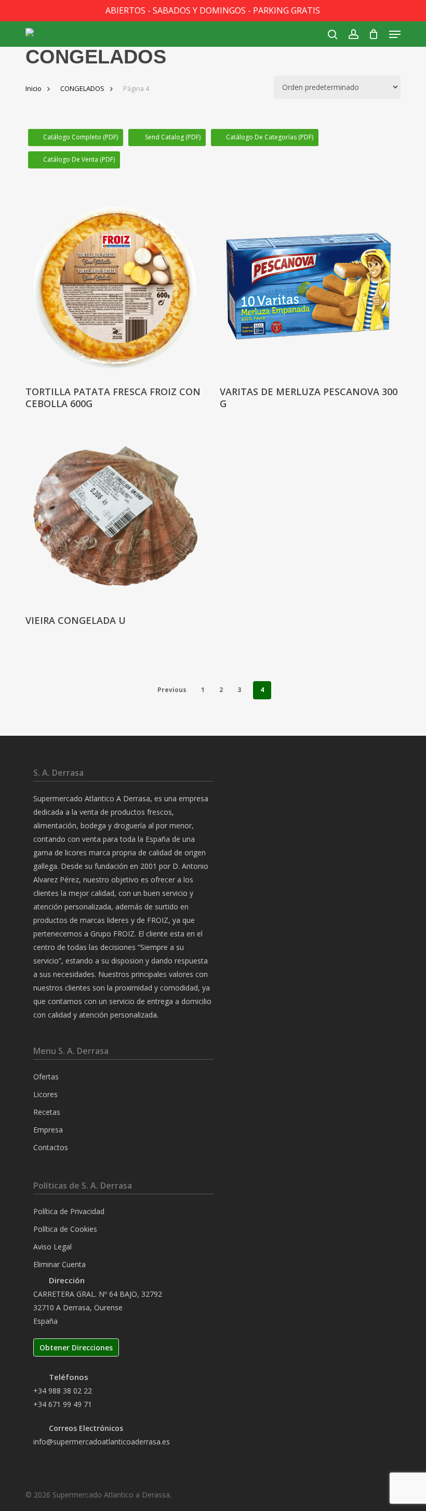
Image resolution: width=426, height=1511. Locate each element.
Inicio (33, 88)
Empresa (48, 1130)
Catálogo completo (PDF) (80, 137)
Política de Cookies (65, 1229)
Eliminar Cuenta (59, 1264)
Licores (45, 1094)
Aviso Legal (52, 1247)
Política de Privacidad (68, 1211)
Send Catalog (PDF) (172, 137)
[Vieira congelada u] (115, 515)
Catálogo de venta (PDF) (79, 159)
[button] (395, 34)
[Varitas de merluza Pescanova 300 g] (309, 286)
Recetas (46, 1112)
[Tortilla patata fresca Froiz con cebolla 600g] (115, 286)
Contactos (50, 1147)
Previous (172, 689)
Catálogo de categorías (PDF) (269, 137)
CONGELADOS (82, 88)
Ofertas (46, 1077)
